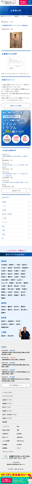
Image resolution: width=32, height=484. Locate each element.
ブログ (18, 448)
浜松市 (3, 306)
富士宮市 (24, 309)
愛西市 (11, 264)
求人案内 (19, 444)
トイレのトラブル (7, 392)
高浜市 (16, 292)
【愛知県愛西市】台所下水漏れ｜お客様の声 (13, 359)
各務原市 (11, 321)
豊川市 (23, 295)
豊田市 (3, 295)
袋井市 (3, 309)
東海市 (23, 274)
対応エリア (5, 437)
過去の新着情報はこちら (16, 385)
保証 (18, 430)
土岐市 (18, 324)
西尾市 (10, 295)
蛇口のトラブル (6, 407)
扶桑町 (3, 289)
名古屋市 (4, 264)
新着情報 (4, 448)
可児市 (18, 321)
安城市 (24, 289)
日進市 (16, 277)
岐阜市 (3, 321)
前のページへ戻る (16, 105)
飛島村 (26, 283)
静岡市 (3, 312)
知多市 (10, 274)
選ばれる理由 (6, 430)
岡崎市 (3, 292)
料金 (18, 426)
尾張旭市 (25, 268)
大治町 (3, 286)
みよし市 (4, 283)
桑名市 (3, 336)
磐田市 (10, 309)
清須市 (10, 271)
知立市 (23, 292)
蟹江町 (10, 286)
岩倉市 (10, 268)
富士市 (16, 309)
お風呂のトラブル (7, 399)
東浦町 (18, 289)
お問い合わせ (20, 440)
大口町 (23, 286)
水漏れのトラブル (7, 418)
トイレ (11, 21)
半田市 (23, 277)
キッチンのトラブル (7, 396)
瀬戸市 (3, 274)
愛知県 (3, 261)
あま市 (19, 280)
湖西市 (23, 306)
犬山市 (3, 268)
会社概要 (4, 444)
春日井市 (17, 268)
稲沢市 (24, 264)
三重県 (3, 332)
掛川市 (16, 306)
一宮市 (18, 264)
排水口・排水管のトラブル (9, 414)
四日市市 (11, 336)
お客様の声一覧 (16, 190)
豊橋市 (16, 295)
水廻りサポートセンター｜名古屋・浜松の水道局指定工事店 (9, 1)
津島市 (16, 274)
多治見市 (4, 324)
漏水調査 (4, 422)
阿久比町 (11, 289)
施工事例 (19, 433)
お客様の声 (5, 433)
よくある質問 (6, 440)
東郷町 (11, 283)
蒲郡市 (3, 298)
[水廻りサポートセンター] (9, 3)
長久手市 (19, 283)
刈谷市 (10, 292)
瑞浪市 (11, 324)
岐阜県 (3, 318)
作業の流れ (20, 437)
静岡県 (3, 303)
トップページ (6, 426)
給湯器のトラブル (7, 403)
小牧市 (23, 271)
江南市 (16, 271)
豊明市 (10, 277)
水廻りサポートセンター (6, 16)
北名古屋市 (5, 280)
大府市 (3, 271)
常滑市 (3, 277)
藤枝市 (10, 306)
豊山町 (16, 286)
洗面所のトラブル (7, 411)
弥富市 (13, 280)
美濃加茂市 (5, 327)
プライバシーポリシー (8, 451)
